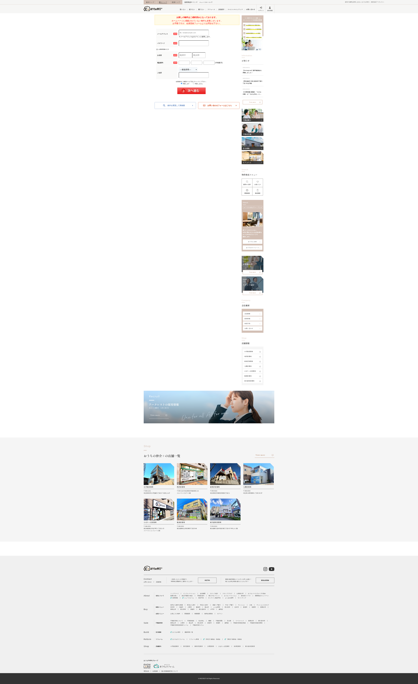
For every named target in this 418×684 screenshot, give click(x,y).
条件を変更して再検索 (176, 105)
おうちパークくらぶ (230, 595)
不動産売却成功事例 (256, 623)
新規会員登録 (265, 580)
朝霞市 (254, 607)
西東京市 (263, 607)
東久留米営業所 (249, 381)
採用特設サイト (190, 2)
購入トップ (163, 2)
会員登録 (270, 10)
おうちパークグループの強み (257, 593)
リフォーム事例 (194, 639)
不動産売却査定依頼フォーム (179, 625)
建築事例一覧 (189, 632)
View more (252, 102)
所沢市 (172, 607)
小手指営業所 (248, 351)
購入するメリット (214, 595)
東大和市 (183, 609)
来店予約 (247, 323)
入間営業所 (248, 366)
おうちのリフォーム (252, 247)
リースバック (240, 621)
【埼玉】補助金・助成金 (212, 639)
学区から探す (204, 605)
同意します (186, 83)
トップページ (174, 593)
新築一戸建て (217, 605)
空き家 (229, 621)
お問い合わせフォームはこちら (219, 105)
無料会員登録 (208, 613)
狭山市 (207, 607)
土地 (250, 605)
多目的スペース (246, 595)
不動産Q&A (200, 595)
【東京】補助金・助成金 (234, 639)
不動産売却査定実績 (239, 623)
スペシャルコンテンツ (235, 9)
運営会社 (146, 671)
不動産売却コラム (198, 625)
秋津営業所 (248, 376)
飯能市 (198, 607)
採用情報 (247, 318)
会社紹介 (221, 9)
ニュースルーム (205, 2)
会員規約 (155, 671)
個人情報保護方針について (169, 671)
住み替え (201, 621)
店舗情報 (158, 582)
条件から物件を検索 (176, 605)
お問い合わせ (250, 9)
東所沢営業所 (248, 361)
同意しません (199, 83)
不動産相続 (190, 621)
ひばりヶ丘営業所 (250, 371)
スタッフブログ (227, 593)
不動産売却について (176, 621)
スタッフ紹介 (214, 593)
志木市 (237, 607)
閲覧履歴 (187, 613)
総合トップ (150, 2)
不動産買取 (219, 621)
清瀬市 (192, 609)
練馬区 (221, 609)
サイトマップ (242, 598)
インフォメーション (189, 593)
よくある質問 (229, 598)
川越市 (181, 607)
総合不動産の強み (187, 595)
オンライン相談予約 (214, 598)
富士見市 (227, 607)
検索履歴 (197, 613)
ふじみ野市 (216, 607)
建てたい (201, 9)
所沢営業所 (248, 356)
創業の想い (173, 595)
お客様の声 (240, 593)
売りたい (192, 9)
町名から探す (191, 605)
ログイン (261, 10)
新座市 (245, 607)
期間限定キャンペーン (262, 595)
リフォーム (211, 9)
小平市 (212, 609)
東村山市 (173, 609)
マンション (241, 605)
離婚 (210, 621)
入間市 (190, 607)
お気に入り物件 (175, 613)
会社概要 (247, 314)
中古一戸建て (229, 605)
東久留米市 (202, 609)
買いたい (183, 9)
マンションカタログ (263, 605)
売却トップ (176, 2)
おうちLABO (252, 241)
